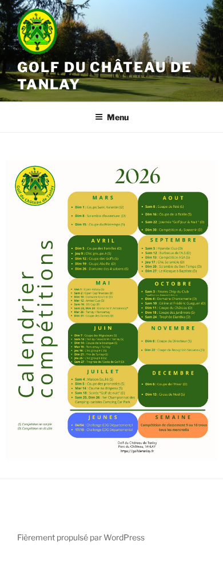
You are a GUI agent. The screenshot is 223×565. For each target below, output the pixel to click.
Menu (118, 117)
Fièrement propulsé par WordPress (81, 537)
